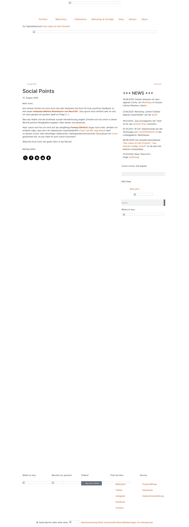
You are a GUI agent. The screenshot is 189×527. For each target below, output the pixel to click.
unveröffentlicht (146, 132)
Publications (80, 19)
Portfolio (43, 19)
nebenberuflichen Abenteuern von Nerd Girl (55, 111)
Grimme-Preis (140, 124)
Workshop (147, 102)
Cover (115, 133)
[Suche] (164, 202)
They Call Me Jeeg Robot (92, 130)
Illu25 (154, 114)
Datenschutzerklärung (153, 496)
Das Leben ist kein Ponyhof (56, 26)
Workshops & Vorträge (103, 19)
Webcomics (61, 19)
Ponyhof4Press (149, 484)
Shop (121, 19)
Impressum (147, 490)
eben (131, 143)
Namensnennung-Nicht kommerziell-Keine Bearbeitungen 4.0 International (116, 522)
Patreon (132, 19)
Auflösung (134, 157)
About (144, 19)
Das (125, 143)
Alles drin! (134, 189)
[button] (25, 158)
